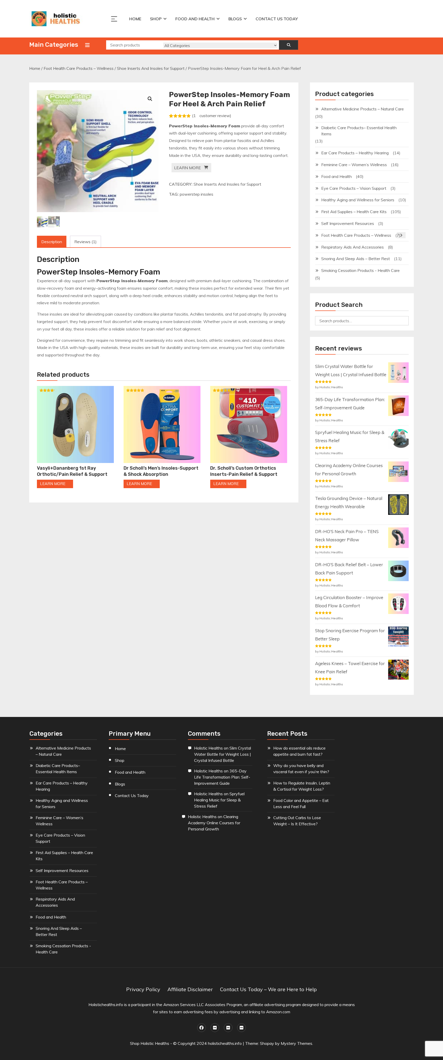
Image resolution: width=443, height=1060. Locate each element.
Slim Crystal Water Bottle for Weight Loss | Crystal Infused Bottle (222, 754)
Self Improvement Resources (347, 223)
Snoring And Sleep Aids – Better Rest (355, 258)
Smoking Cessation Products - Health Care (360, 270)
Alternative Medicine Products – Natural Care (362, 108)
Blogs (235, 18)
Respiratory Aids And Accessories (352, 247)
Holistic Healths (208, 748)
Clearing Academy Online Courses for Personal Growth (214, 822)
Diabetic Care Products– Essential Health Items (359, 130)
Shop (156, 18)
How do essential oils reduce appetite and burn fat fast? (299, 751)
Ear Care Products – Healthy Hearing (355, 152)
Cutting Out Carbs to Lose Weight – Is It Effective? (297, 820)
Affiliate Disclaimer (190, 989)
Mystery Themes (296, 1043)
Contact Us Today (277, 18)
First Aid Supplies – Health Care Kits (354, 211)
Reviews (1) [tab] (85, 241)
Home (135, 18)
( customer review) (211, 115)
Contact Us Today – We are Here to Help (268, 989)
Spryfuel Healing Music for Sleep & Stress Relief (219, 800)
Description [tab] (51, 241)
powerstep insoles (196, 194)
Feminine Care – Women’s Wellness (354, 164)
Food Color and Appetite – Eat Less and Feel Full (301, 803)
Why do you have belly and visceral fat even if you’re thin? (301, 768)
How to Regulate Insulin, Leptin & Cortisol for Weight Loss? (301, 786)
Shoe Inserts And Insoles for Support (151, 68)
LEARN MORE (187, 167)
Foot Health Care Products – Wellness (79, 68)
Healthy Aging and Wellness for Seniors (357, 199)
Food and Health (195, 18)
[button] (150, 98)
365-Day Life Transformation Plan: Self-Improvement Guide (222, 777)
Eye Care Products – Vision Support (353, 188)
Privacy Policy (143, 989)
